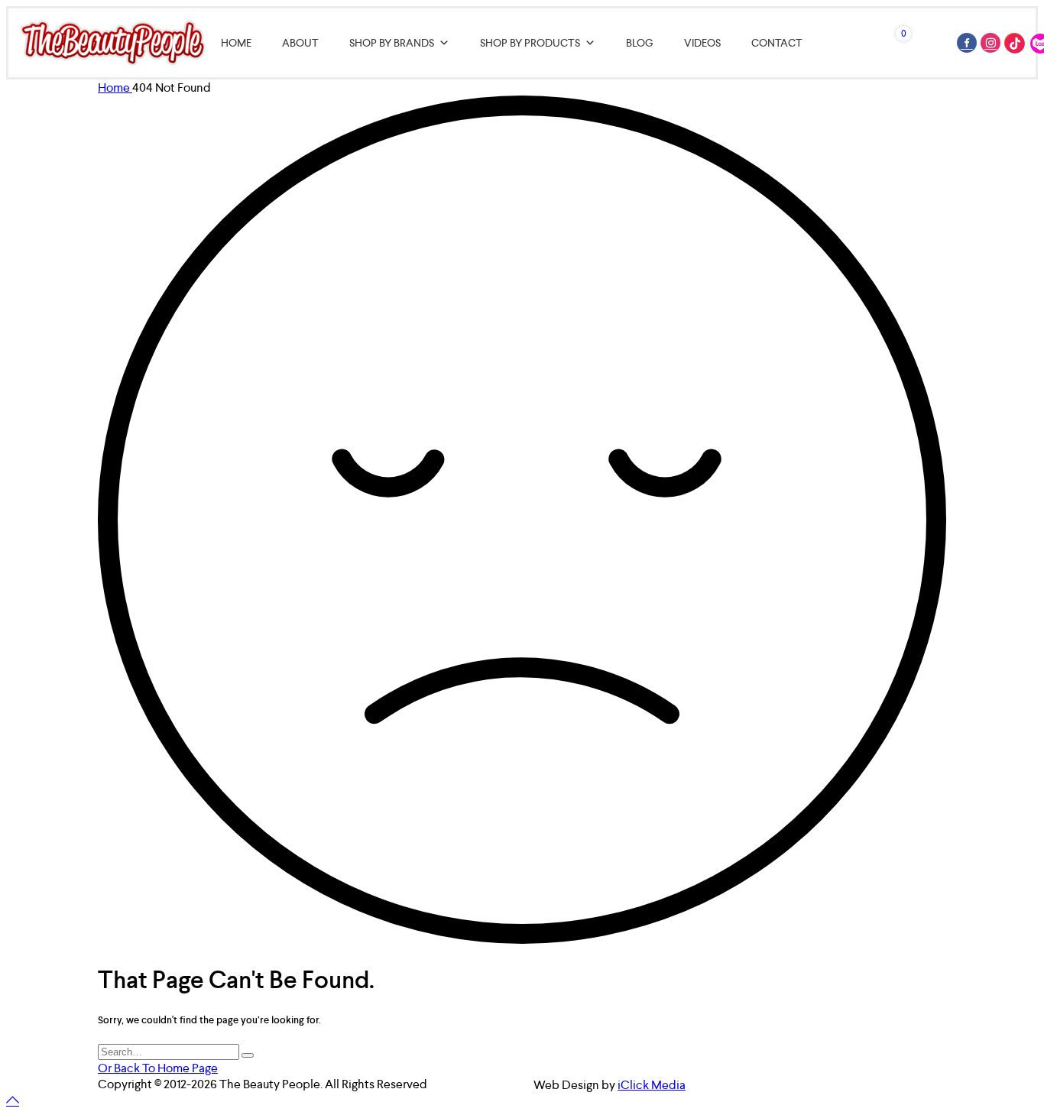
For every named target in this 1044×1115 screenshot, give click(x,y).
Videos (702, 43)
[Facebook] (967, 43)
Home (236, 43)
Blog (639, 43)
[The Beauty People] (113, 43)
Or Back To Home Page (158, 1068)
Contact (776, 43)
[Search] (248, 1055)
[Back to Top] (12, 1101)
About (300, 43)
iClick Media (652, 1085)
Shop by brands (391, 43)
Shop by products (530, 43)
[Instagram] (990, 43)
